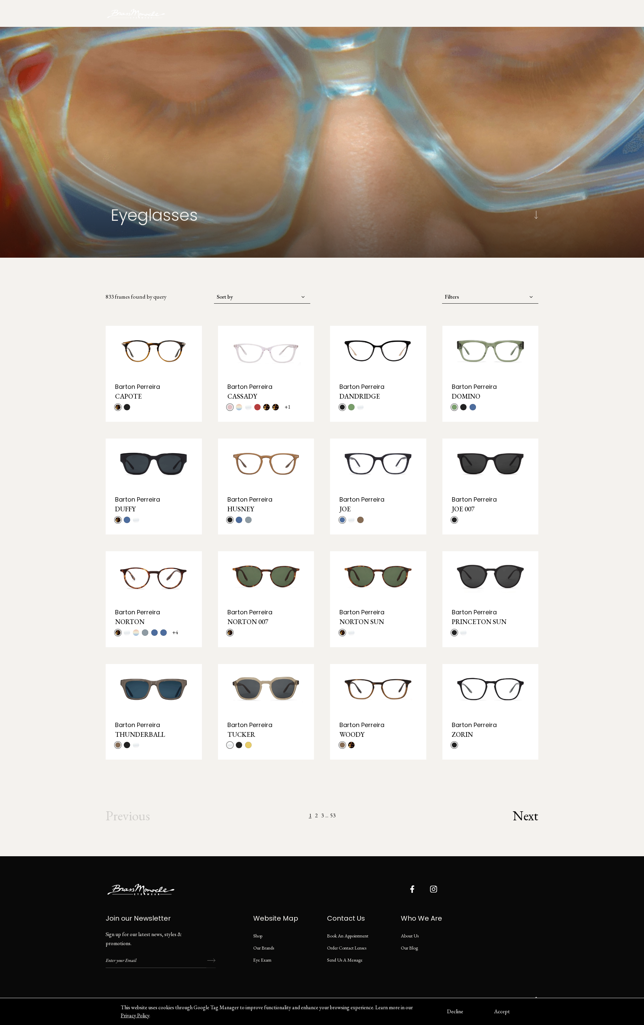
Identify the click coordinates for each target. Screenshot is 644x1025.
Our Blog (409, 948)
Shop (257, 936)
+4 (175, 632)
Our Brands (263, 948)
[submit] (211, 960)
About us (410, 936)
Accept (502, 1011)
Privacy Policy (135, 1015)
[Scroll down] (536, 215)
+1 (287, 406)
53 (332, 815)
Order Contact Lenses (346, 948)
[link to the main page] (141, 13)
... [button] (326, 815)
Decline (455, 1011)
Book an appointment (466, 13)
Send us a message (345, 960)
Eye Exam (262, 960)
